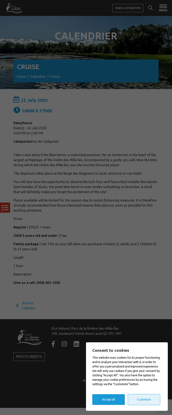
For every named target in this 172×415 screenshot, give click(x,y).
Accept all (108, 399)
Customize (144, 399)
